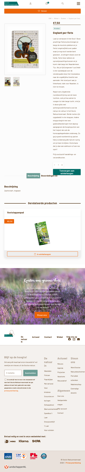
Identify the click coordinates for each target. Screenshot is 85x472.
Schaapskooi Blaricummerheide (49, 407)
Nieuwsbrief (62, 381)
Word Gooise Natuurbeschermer (76, 369)
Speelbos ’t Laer (48, 415)
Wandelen (47, 371)
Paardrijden (48, 379)
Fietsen (47, 375)
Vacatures (61, 376)
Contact (48, 337)
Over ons (60, 396)
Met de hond (48, 384)
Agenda (60, 368)
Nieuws (60, 364)
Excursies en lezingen (49, 398)
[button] (42, 27)
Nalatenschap (76, 384)
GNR (50, 18)
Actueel (35, 337)
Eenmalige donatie (75, 390)
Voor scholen (49, 430)
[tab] (33, 175)
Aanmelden (30, 373)
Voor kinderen (47, 390)
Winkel (56, 18)
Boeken (63, 18)
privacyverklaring (11, 391)
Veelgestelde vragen (62, 402)
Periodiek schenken (74, 378)
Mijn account (62, 409)
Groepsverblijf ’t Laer (49, 424)
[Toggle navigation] (78, 3)
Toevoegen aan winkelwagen (66, 172)
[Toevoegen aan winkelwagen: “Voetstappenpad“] (42, 253)
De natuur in (24, 339)
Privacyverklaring (73, 463)
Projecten (61, 372)
